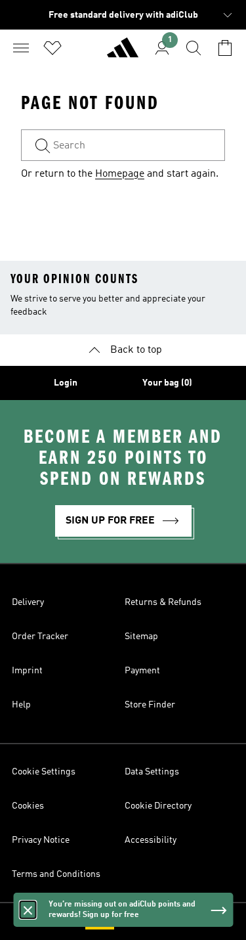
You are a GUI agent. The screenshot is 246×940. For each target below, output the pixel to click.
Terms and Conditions (56, 874)
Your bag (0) (167, 383)
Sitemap (141, 636)
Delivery (28, 602)
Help (21, 704)
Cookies (28, 806)
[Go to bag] (225, 48)
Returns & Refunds (163, 602)
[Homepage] (122, 53)
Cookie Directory (158, 806)
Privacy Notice (41, 840)
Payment (142, 670)
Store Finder (150, 704)
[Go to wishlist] (52, 48)
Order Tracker (40, 636)
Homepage (119, 174)
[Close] (27, 909)
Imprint (27, 670)
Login (65, 383)
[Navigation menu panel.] (21, 48)
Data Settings (152, 771)
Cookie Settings (43, 771)
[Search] (193, 48)
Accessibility (150, 840)
